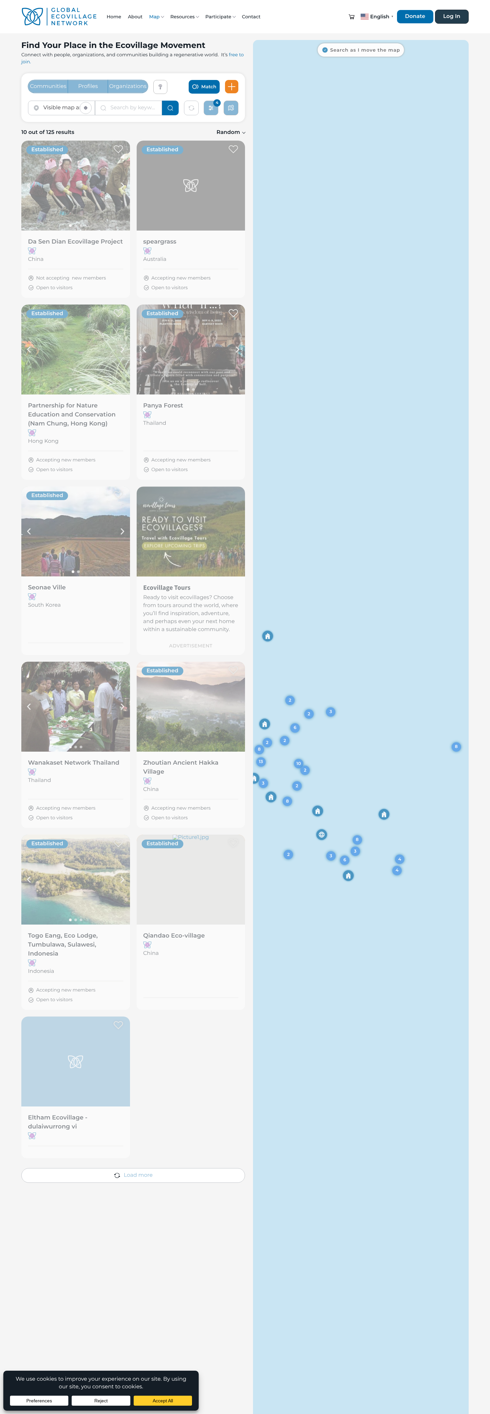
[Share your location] (86, 108)
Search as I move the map (365, 50)
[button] (351, 16)
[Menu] (231, 86)
